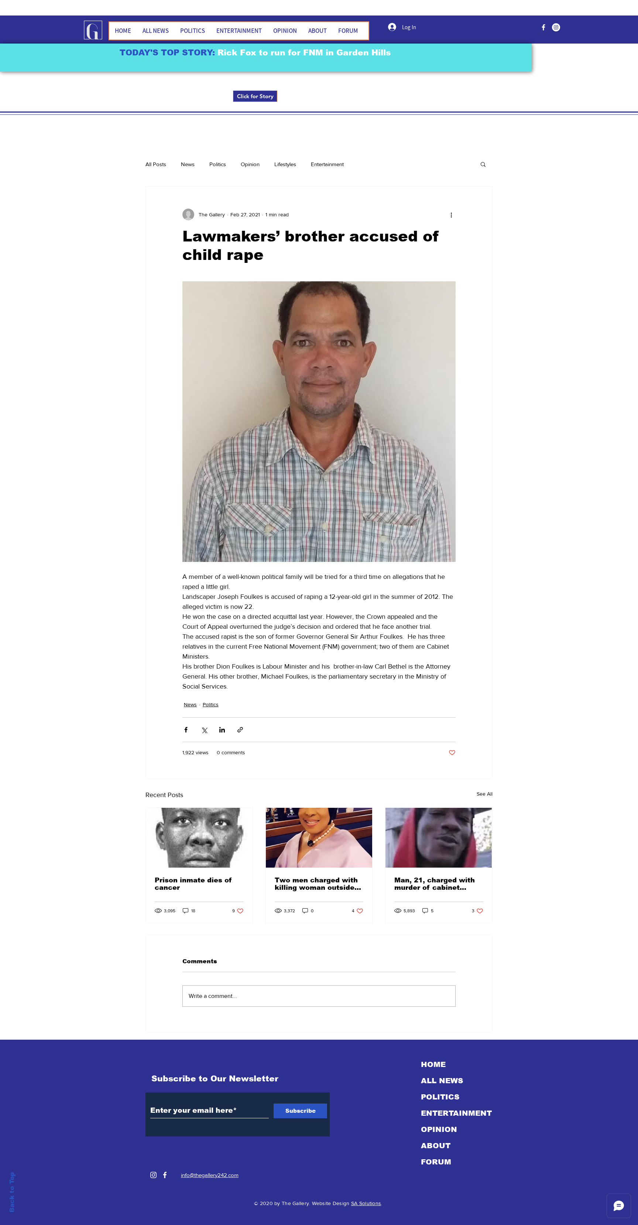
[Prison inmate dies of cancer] (199, 838)
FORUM (436, 1162)
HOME (433, 1064)
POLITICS (440, 1097)
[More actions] (451, 214)
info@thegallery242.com (210, 1175)
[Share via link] (240, 729)
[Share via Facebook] (185, 729)
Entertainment (327, 164)
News (188, 164)
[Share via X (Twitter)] (203, 729)
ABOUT (435, 1146)
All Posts (155, 164)
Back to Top (12, 1192)
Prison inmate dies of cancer (193, 883)
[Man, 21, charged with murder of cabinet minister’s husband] (438, 838)
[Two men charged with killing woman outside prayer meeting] (319, 838)
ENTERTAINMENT (456, 1113)
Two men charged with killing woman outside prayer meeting (316, 883)
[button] (483, 164)
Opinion (250, 164)
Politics (217, 164)
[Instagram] (153, 1175)
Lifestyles (285, 164)
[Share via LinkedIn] (222, 729)
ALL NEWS (442, 1081)
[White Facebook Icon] (165, 1175)
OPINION (439, 1129)
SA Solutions (366, 1203)
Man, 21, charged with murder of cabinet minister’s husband (434, 883)
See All (485, 794)
